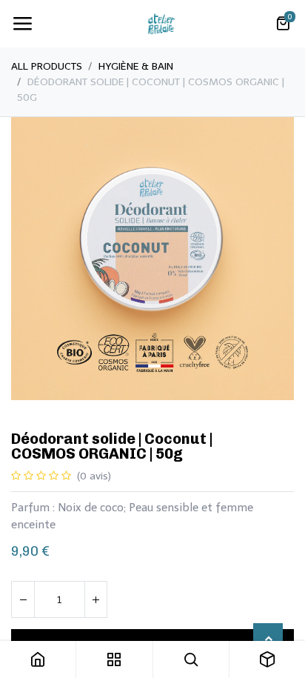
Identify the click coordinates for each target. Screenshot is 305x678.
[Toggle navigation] (22, 24)
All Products (46, 66)
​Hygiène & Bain (135, 66)
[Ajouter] (95, 599)
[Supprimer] (23, 599)
